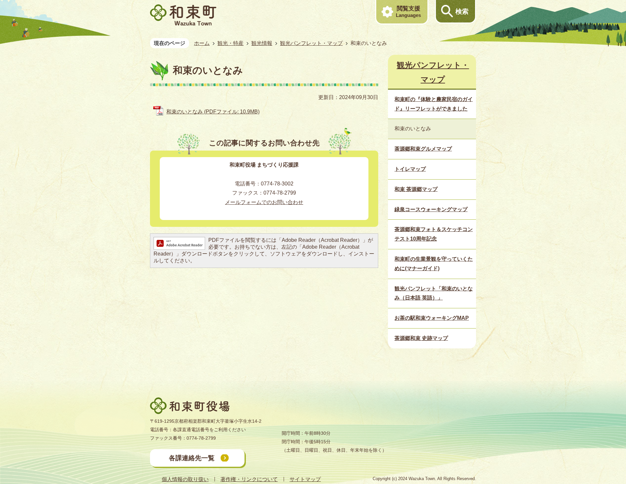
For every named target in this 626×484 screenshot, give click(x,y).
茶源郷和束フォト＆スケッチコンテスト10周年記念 (434, 234)
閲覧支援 (408, 11)
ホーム (202, 43)
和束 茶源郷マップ (416, 189)
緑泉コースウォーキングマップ (431, 209)
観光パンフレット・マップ (311, 43)
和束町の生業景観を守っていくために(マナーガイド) (434, 263)
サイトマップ (305, 479)
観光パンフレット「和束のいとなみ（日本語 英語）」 (434, 293)
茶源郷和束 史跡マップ (421, 338)
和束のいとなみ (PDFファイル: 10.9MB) (213, 111)
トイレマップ (410, 169)
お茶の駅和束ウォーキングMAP (432, 318)
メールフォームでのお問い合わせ (264, 202)
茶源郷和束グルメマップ (423, 149)
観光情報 (261, 43)
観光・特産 (230, 43)
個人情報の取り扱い (185, 479)
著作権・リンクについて (249, 479)
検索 (462, 11)
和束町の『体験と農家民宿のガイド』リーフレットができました (434, 103)
